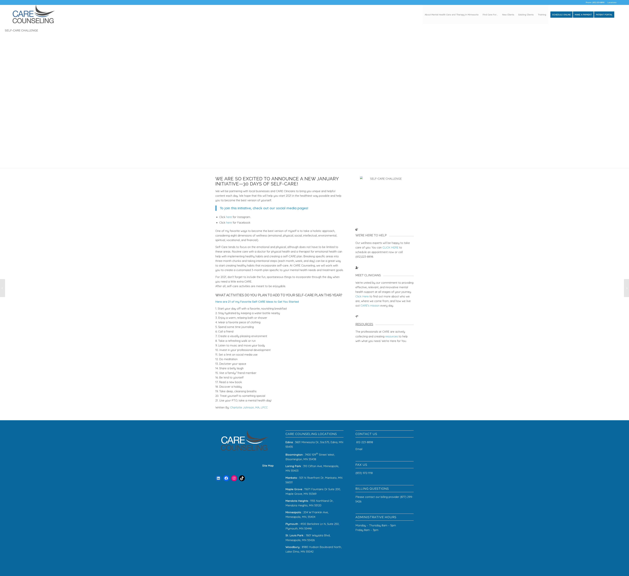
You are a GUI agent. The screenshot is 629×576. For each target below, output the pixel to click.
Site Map (268, 465)
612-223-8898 (364, 442)
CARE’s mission (370, 305)
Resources (364, 324)
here (229, 217)
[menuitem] (611, 2)
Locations (612, 2)
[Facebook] (226, 478)
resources (391, 336)
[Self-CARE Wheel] (2, 288)
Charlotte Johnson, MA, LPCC (249, 407)
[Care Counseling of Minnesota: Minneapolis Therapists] (34, 14)
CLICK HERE (390, 247)
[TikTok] (242, 478)
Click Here (362, 296)
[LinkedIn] (218, 478)
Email (359, 449)
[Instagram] (234, 478)
